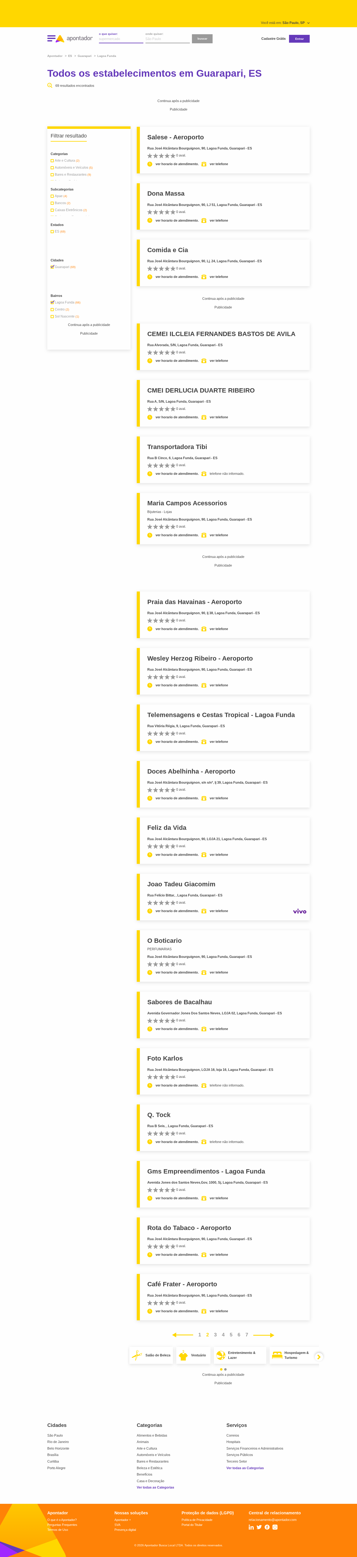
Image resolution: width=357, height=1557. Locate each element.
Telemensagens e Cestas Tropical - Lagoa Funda (221, 715)
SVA (117, 1524)
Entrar (299, 38)
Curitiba (53, 1461)
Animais (143, 1442)
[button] (221, 1369)
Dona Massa (165, 193)
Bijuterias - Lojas (159, 512)
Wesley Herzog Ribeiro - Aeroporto (200, 658)
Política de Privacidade (197, 1520)
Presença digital (125, 1529)
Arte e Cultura (147, 1448)
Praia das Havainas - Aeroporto (194, 602)
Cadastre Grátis (273, 38)
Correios (232, 1435)
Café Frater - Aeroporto (182, 1284)
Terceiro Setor (236, 1461)
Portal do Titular (192, 1524)
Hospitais (233, 1442)
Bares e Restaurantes (153, 1461)
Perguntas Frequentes (62, 1524)
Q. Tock (158, 1114)
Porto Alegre (56, 1468)
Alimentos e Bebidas (152, 1435)
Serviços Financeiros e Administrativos (254, 1448)
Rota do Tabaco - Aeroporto (189, 1227)
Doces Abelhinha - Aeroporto (191, 771)
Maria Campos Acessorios (187, 503)
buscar (202, 38)
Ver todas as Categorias (155, 1487)
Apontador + (122, 1520)
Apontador (55, 56)
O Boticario (164, 940)
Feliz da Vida (166, 827)
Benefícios (144, 1474)
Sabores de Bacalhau (179, 1002)
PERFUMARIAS (159, 949)
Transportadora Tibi (177, 446)
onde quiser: (154, 33)
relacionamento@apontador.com (272, 1520)
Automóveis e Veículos (153, 1455)
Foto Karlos (165, 1058)
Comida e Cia (167, 250)
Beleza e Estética (149, 1468)
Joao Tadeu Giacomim (181, 884)
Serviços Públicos (239, 1455)
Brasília (52, 1455)
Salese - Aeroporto (175, 137)
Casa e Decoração (150, 1481)
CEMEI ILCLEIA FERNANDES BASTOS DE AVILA (221, 334)
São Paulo (55, 1435)
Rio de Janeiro (58, 1442)
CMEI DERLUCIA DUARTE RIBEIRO (201, 390)
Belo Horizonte (58, 1448)
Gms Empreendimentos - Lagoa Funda (206, 1171)
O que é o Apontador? (62, 1520)
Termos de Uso (57, 1529)
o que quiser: (108, 33)
